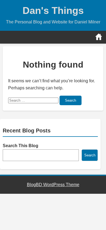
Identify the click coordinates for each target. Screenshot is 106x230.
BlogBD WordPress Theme (53, 184)
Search (70, 100)
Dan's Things (53, 10)
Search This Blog (20, 145)
